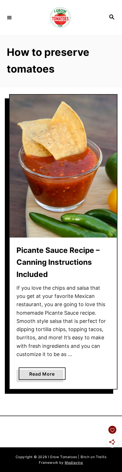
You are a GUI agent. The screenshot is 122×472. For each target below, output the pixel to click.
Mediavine (74, 462)
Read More (47, 375)
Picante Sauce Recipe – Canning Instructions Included (58, 262)
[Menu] (9, 17)
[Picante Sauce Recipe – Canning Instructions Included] (63, 166)
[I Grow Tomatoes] (60, 17)
